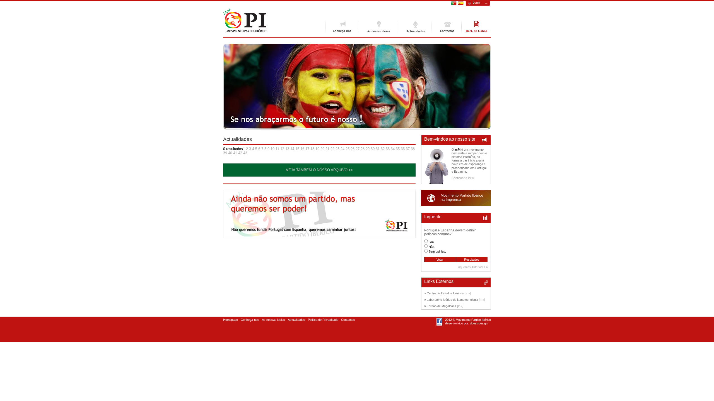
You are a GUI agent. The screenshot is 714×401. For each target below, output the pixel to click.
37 (408, 149)
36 (403, 149)
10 (272, 149)
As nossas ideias (378, 27)
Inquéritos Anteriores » (472, 267)
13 (287, 149)
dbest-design (479, 323)
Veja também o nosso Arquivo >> (319, 170)
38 (413, 149)
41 (235, 153)
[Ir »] (468, 293)
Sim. (432, 242)
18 (312, 149)
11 (277, 149)
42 (240, 153)
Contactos (446, 27)
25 (347, 149)
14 (292, 149)
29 (368, 149)
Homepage (230, 319)
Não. (432, 246)
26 (352, 149)
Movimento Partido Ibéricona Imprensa (462, 197)
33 (388, 149)
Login (476, 2)
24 (342, 149)
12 (282, 149)
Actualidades (414, 27)
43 (245, 153)
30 (373, 149)
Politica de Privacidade (323, 319)
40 (230, 153)
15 (297, 149)
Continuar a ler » (463, 178)
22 (332, 149)
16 (302, 149)
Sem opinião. (437, 251)
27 (358, 149)
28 (363, 149)
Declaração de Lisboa (476, 27)
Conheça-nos (342, 27)
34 (393, 149)
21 (327, 149)
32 (383, 149)
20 (322, 149)
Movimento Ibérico (244, 20)
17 (307, 149)
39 (225, 153)
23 (337, 149)
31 (378, 149)
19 (317, 149)
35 (398, 149)
